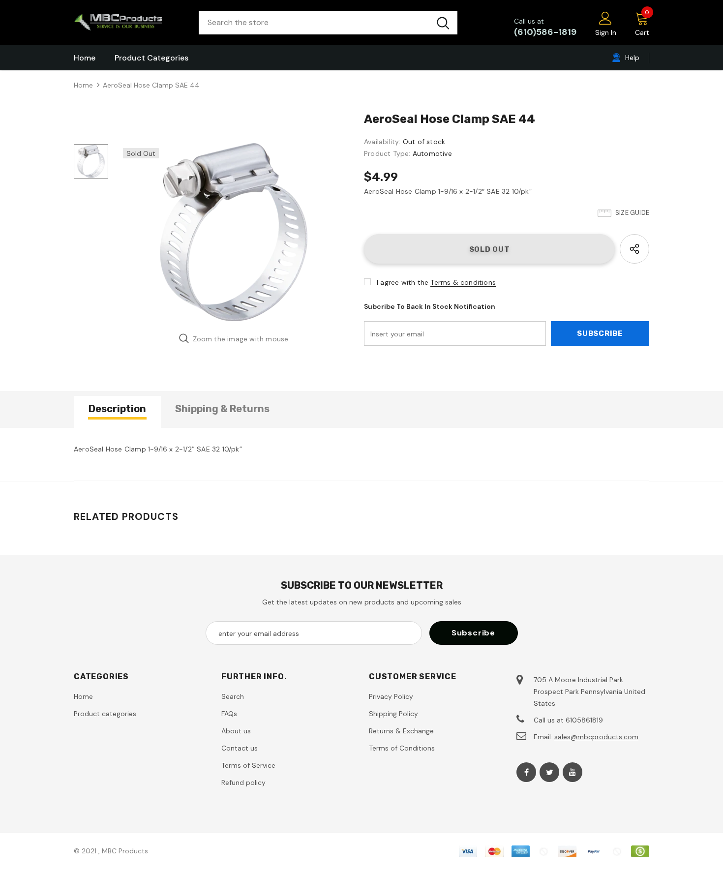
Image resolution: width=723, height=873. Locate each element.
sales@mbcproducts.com (596, 736)
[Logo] (129, 22)
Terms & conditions (463, 282)
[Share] (634, 249)
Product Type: (387, 153)
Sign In (605, 32)
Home (83, 85)
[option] (233, 232)
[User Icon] (605, 18)
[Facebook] (526, 772)
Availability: (382, 141)
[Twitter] (549, 772)
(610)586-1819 (545, 32)
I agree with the (402, 282)
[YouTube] (572, 772)
